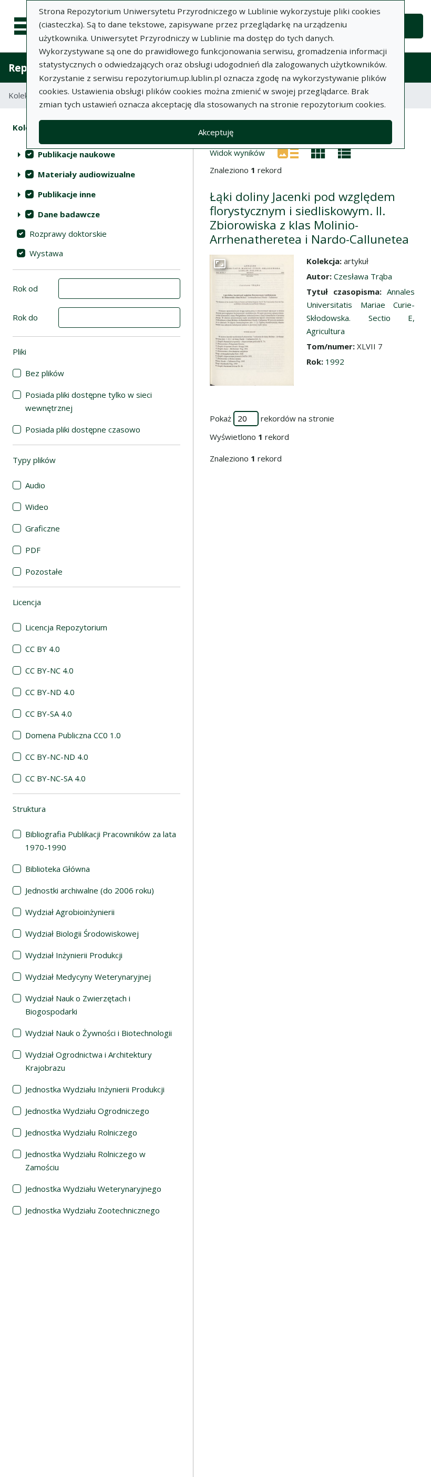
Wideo (36, 506)
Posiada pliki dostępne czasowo (82, 429)
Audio (35, 485)
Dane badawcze (69, 214)
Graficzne (42, 528)
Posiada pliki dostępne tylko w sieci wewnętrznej (88, 401)
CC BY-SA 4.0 (48, 713)
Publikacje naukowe (76, 154)
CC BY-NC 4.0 (49, 670)
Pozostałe (44, 571)
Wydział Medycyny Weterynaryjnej (88, 976)
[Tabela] (344, 152)
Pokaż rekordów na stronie (272, 418)
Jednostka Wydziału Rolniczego (81, 1132)
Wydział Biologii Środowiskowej (82, 933)
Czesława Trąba (363, 276)
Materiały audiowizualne (86, 174)
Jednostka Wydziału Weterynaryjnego (93, 1188)
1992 (334, 361)
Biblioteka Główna (57, 868)
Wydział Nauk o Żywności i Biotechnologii (98, 1033)
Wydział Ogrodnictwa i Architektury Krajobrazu (88, 1061)
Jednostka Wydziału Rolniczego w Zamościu (85, 1160)
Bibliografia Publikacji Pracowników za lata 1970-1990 (100, 840)
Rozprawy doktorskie (68, 233)
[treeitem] (96, 154)
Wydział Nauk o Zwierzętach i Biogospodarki (77, 1005)
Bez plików (44, 373)
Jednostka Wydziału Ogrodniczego (87, 1111)
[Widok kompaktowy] (318, 152)
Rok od (25, 288)
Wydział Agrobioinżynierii (70, 912)
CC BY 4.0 (42, 649)
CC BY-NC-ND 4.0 (56, 756)
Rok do (25, 317)
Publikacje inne (67, 194)
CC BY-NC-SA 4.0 (55, 778)
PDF (32, 550)
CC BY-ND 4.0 (50, 692)
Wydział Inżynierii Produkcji (73, 955)
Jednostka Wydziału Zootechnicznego (92, 1210)
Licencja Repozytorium (66, 627)
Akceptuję (215, 132)
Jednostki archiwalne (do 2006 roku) (89, 890)
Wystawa (46, 253)
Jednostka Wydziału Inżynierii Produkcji (95, 1089)
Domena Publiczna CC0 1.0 (73, 735)
